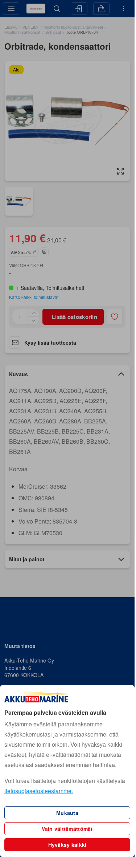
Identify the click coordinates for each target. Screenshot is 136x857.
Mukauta (67, 812)
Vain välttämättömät (67, 828)
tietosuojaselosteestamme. (38, 791)
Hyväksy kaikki (67, 844)
